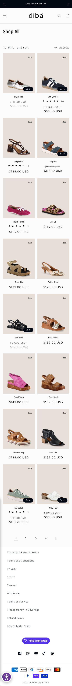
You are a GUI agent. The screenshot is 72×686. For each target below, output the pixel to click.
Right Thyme (18, 222)
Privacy (11, 568)
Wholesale (13, 593)
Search (11, 576)
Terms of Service (17, 601)
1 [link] (16, 538)
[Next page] (56, 538)
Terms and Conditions (20, 560)
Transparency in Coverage (23, 609)
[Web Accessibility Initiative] (6, 676)
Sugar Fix (19, 282)
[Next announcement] (68, 4)
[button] (5, 16)
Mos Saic (19, 337)
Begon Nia (19, 161)
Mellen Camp (18, 452)
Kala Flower (53, 337)
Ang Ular (53, 161)
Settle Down (53, 282)
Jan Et (53, 222)
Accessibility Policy (19, 625)
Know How (53, 508)
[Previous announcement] (4, 4)
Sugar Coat (19, 97)
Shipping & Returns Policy (23, 552)
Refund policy (15, 617)
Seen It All (53, 397)
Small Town (19, 397)
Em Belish (19, 508)
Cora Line (53, 452)
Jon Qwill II (53, 97)
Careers (12, 585)
